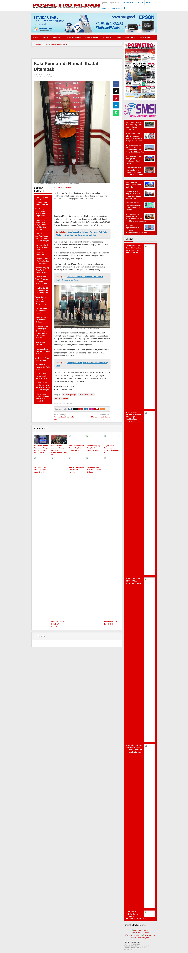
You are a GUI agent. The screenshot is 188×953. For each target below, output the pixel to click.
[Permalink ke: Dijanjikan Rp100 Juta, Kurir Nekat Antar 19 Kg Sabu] (41, 461)
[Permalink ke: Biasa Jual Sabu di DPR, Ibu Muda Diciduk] (59, 538)
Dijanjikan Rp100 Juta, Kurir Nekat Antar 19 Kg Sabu (40, 469)
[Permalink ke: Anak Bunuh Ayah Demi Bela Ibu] (112, 538)
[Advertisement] (76, 52)
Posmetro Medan (61, 398)
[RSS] (102, 409)
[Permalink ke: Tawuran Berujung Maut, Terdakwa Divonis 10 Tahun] (94, 439)
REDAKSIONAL (128, 950)
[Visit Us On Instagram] (140, 937)
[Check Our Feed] (148, 935)
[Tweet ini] (116, 91)
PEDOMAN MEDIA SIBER (132, 944)
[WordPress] (86, 409)
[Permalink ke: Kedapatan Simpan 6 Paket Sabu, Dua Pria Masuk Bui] (76, 439)
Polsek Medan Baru (86, 395)
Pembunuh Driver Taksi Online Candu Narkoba (93, 469)
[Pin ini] (116, 98)
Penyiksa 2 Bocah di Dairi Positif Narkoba (76, 469)
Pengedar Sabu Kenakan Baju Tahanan (65, 417)
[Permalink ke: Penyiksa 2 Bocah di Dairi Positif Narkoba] (76, 461)
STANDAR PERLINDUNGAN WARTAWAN (136, 946)
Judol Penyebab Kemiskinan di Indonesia (99, 417)
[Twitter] (75, 409)
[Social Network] (124, 8)
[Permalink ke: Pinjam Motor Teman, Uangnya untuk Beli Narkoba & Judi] (112, 439)
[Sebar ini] (116, 84)
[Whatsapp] (116, 113)
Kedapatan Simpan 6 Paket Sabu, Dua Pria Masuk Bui (76, 448)
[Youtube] (96, 409)
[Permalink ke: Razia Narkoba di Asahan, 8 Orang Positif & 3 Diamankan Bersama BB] (59, 439)
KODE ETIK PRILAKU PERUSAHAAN (135, 948)
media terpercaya (69, 395)
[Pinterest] (80, 409)
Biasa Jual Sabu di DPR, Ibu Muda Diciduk (57, 624)
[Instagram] (91, 409)
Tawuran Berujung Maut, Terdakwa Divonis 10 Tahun (93, 448)
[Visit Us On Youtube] (133, 935)
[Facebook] (70, 409)
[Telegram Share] (116, 105)
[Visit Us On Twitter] (140, 930)
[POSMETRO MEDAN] (66, 5)
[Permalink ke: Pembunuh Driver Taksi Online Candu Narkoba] (94, 461)
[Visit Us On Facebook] (140, 933)
